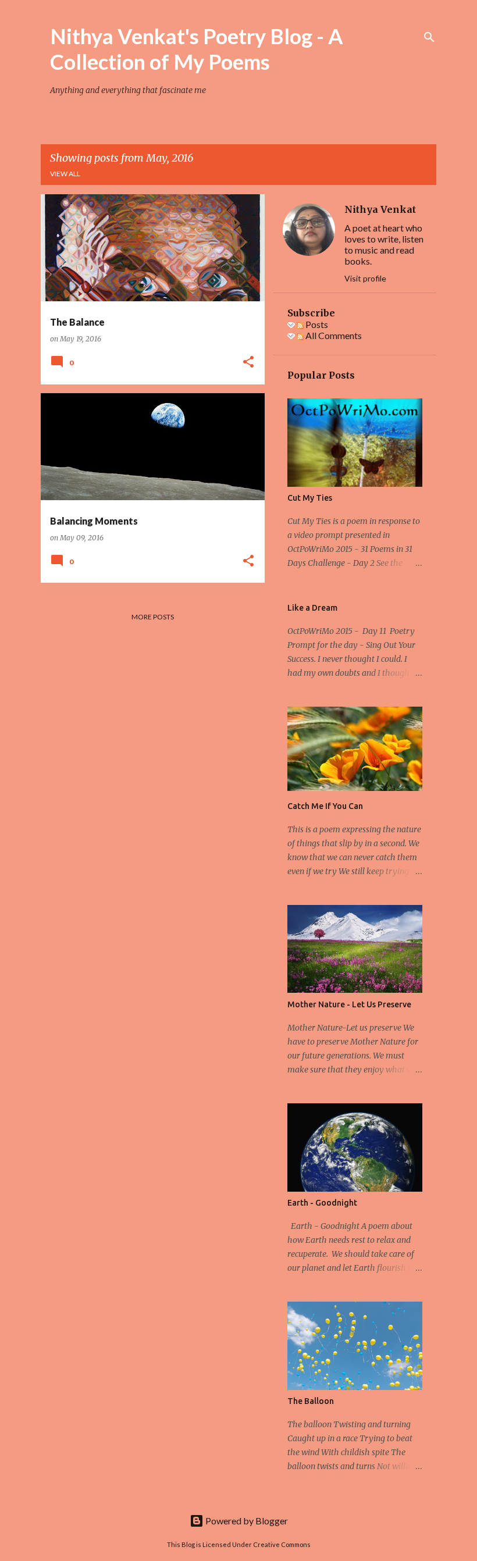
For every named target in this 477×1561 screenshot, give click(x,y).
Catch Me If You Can (325, 806)
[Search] (429, 37)
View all (65, 173)
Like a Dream (312, 607)
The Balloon (310, 1401)
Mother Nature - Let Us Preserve (349, 1004)
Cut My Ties (309, 497)
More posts (152, 616)
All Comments (333, 335)
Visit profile (365, 278)
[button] (248, 362)
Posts (316, 324)
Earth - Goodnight (322, 1202)
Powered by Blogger (246, 1520)
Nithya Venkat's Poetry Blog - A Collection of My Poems (196, 48)
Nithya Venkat (380, 209)
